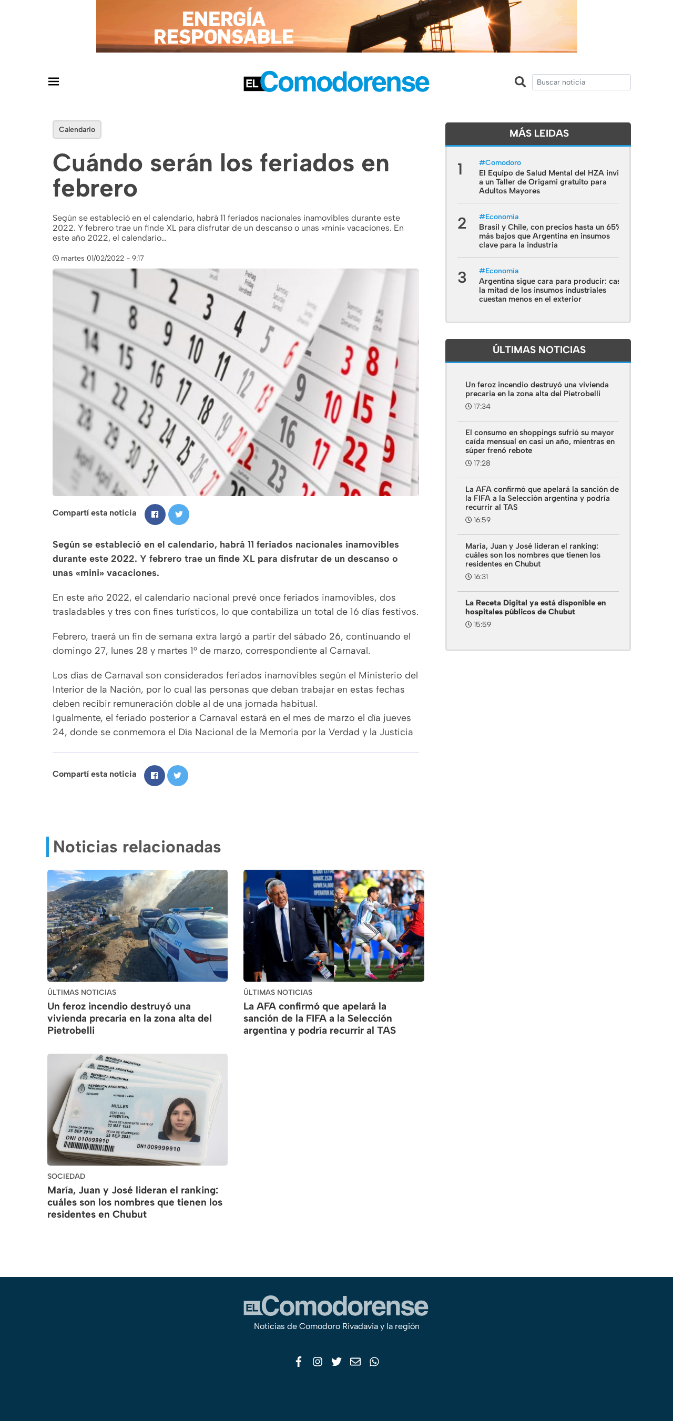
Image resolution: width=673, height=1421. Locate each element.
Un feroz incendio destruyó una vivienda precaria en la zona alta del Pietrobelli (129, 1018)
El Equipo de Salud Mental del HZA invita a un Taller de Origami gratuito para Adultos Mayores (552, 181)
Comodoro (503, 162)
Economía (501, 216)
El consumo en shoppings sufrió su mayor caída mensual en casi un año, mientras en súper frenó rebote (540, 441)
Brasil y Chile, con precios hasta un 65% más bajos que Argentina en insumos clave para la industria (550, 236)
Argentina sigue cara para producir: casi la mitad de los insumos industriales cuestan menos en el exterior (551, 290)
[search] (581, 82)
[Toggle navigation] (53, 81)
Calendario (77, 129)
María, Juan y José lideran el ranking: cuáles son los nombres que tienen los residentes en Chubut (134, 1202)
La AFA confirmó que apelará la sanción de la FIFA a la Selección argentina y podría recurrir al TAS (319, 1018)
